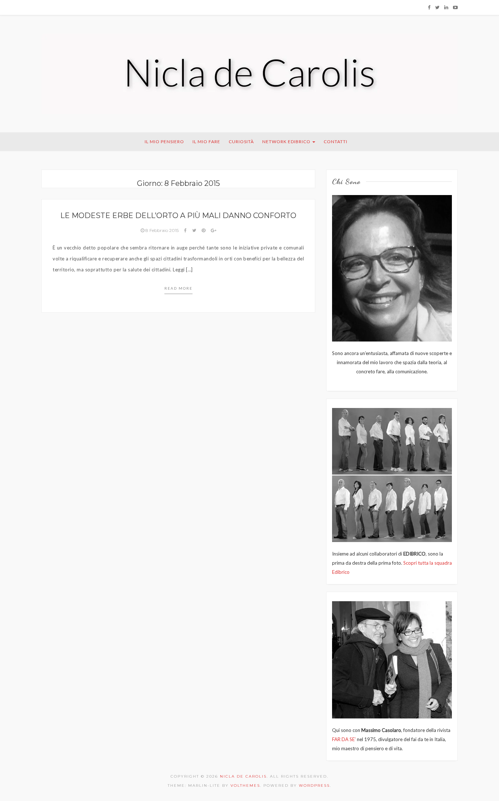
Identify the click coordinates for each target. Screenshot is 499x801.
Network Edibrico (287, 141)
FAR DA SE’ (344, 739)
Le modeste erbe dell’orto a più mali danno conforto (178, 215)
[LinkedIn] (446, 7)
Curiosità (241, 141)
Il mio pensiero (164, 141)
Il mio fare (206, 141)
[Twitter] (437, 7)
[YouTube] (455, 7)
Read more (178, 288)
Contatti (335, 141)
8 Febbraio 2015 (162, 230)
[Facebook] (429, 7)
